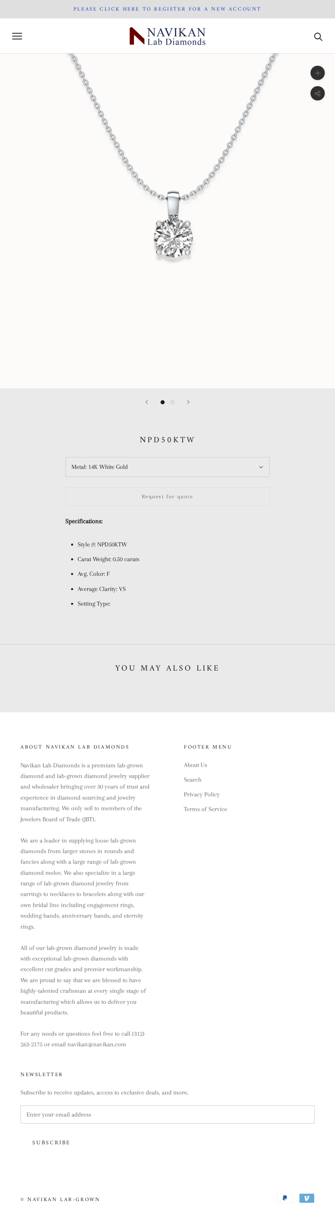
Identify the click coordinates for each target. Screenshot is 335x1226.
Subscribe (51, 1143)
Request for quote (167, 496)
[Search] (318, 36)
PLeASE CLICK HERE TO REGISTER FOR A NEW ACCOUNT (167, 9)
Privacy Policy (202, 794)
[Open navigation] (17, 36)
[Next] (188, 402)
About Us (195, 765)
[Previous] (146, 402)
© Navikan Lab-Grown (60, 1199)
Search (192, 779)
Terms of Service (205, 809)
